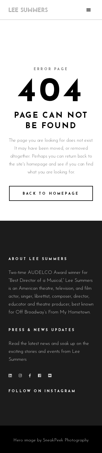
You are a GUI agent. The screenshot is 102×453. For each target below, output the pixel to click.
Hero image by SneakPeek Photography (51, 440)
